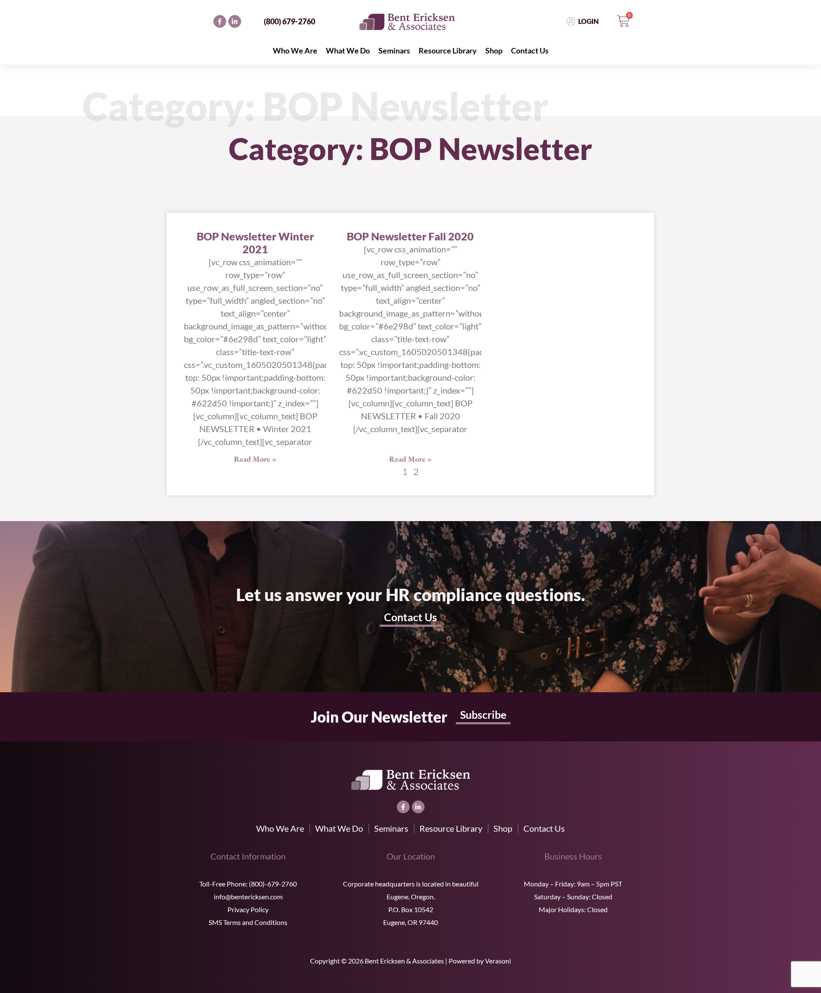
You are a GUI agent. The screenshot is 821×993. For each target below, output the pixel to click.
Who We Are (295, 50)
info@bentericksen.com (248, 896)
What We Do (348, 50)
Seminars (394, 50)
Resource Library (448, 50)
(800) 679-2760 (289, 21)
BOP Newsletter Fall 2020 (410, 236)
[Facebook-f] (219, 21)
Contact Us (530, 50)
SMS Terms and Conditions (248, 922)
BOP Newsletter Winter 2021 (255, 242)
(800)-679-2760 (273, 884)
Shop (493, 50)
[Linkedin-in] (234, 21)
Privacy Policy (248, 909)
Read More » (255, 459)
